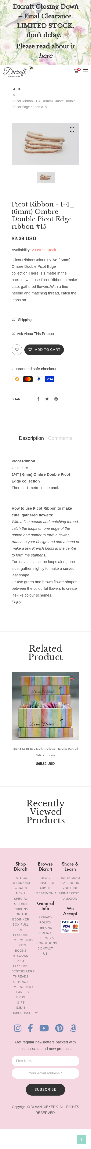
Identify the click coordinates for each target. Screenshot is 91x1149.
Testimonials (48, 893)
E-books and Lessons (20, 961)
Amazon (70, 898)
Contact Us (45, 951)
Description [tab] (31, 438)
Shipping (24, 320)
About (45, 888)
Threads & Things (21, 979)
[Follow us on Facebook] (38, 398)
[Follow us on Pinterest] (56, 398)
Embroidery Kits (22, 942)
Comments (60, 438)
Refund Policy (45, 930)
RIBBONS (21, 909)
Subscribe (45, 883)
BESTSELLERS (23, 971)
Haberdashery (25, 1013)
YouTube (70, 888)
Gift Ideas (21, 1005)
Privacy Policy (45, 920)
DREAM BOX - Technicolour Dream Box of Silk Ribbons (45, 751)
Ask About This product (35, 334)
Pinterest (70, 893)
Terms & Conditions (46, 940)
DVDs (20, 997)
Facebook (70, 883)
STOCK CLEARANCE (21, 880)
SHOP (16, 89)
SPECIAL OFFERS (21, 901)
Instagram (70, 878)
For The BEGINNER (20, 916)
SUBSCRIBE (45, 1089)
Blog (45, 878)
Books (20, 950)
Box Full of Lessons (21, 930)
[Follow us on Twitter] (47, 398)
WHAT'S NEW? (21, 891)
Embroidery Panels (22, 989)
